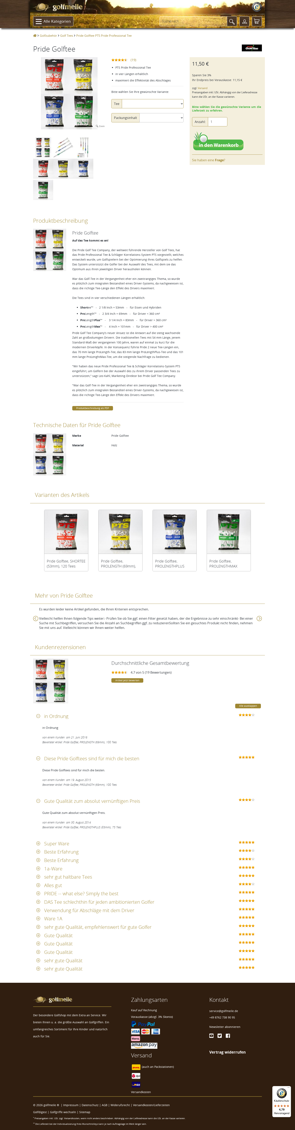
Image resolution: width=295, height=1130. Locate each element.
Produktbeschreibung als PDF (92, 408)
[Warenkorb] (257, 21)
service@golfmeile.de (223, 1011)
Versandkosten (141, 1092)
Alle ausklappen (248, 706)
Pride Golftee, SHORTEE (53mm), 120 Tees (66, 564)
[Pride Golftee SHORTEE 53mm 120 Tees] (66, 532)
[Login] (244, 21)
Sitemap (84, 1112)
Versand (203, 88)
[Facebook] (228, 1035)
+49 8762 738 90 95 (222, 1017)
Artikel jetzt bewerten (127, 680)
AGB (104, 1105)
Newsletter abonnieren (224, 1027)
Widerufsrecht (120, 1105)
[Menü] (288, 1088)
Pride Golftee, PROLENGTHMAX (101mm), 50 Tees (223, 564)
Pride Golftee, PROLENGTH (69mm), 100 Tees (118, 564)
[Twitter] (220, 1035)
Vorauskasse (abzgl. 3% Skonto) (152, 1017)
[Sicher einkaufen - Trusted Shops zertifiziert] (257, 7)
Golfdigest (40, 1112)
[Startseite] (35, 36)
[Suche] (232, 21)
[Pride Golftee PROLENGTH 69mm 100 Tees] (120, 532)
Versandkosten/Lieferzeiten (151, 1105)
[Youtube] (211, 1035)
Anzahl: (200, 122)
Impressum (70, 1105)
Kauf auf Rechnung (144, 1010)
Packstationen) (164, 1067)
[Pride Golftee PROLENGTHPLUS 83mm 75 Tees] (174, 532)
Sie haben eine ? (208, 160)
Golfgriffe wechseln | (64, 1112)
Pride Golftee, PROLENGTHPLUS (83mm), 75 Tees (169, 564)
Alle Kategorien (57, 21)
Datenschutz (90, 1105)
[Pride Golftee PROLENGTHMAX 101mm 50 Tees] (229, 532)
